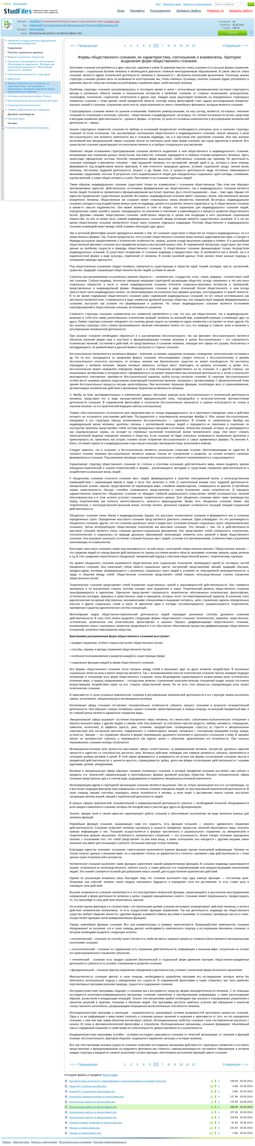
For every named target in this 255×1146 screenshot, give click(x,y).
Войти (7, 3)
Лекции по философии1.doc (85, 1133)
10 (181, 45)
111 (212, 1096)
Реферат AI (215, 10)
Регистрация (20, 3)
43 (212, 1112)
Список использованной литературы (28, 127)
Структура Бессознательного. (24, 105)
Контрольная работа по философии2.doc (93, 1112)
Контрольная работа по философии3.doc (93, 1117)
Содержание (15, 47)
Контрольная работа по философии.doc (92, 1101)
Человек (12, 123)
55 (212, 1081)
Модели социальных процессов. (26, 57)
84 (212, 1091)
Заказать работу (241, 10)
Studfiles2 (35, 21)
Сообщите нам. (112, 21)
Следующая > (233, 45)
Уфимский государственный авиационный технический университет (32, 42)
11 (187, 45)
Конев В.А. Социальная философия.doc (92, 1091)
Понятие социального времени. (26, 52)
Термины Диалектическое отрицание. (29, 109)
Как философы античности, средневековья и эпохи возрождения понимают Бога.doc (117, 1081)
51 (212, 1101)
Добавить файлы (188, 10)
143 (211, 1122)
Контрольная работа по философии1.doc (93, 1107)
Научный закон (16, 118)
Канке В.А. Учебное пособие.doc (88, 1086)
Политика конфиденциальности (109, 1142)
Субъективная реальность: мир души (29, 74)
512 (211, 1133)
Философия (36, 29)
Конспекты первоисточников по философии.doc (96, 1096)
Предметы (137, 10)
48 (212, 1117)
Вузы (121, 10)
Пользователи (160, 10)
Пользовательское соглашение (75, 1142)
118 (212, 1086)
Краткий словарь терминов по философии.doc (95, 1122)
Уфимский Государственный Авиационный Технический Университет (73, 25)
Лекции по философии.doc (84, 1127)
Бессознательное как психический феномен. (33, 100)
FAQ (158, 4)
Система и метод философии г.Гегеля (29, 96)
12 (193, 45)
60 (212, 1107)
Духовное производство (21, 114)
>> (246, 45)
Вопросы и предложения (197, 4)
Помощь (6, 1142)
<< (72, 45)
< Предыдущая (86, 45)
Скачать (232, 32)
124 (211, 1127)
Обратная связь (172, 4)
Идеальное (14, 78)
